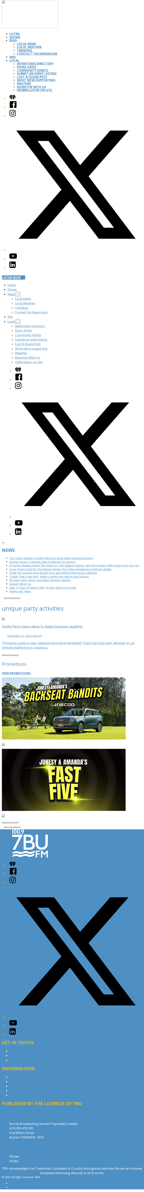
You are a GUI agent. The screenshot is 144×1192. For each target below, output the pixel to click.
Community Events (32, 70)
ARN (12, 1183)
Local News (26, 44)
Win (12, 57)
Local (14, 60)
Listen (14, 34)
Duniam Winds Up (20, 584)
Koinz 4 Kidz (26, 67)
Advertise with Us (21, 1055)
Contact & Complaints (24, 1051)
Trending (24, 50)
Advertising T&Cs (21, 1086)
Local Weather (29, 47)
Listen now (11, 277)
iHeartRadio (16, 1187)
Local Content (19, 1095)
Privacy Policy (18, 1077)
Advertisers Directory (35, 63)
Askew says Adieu (20, 591)
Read (13, 40)
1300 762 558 (29, 1161)
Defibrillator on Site (35, 90)
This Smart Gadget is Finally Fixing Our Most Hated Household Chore (51, 558)
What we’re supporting (36, 80)
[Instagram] (12, 116)
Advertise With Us (31, 87)
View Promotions (16, 673)
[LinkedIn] (12, 267)
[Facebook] (13, 107)
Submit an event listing (37, 73)
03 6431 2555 (29, 1156)
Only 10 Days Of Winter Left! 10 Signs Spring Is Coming (42, 587)
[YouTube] (13, 259)
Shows (14, 37)
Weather (24, 83)
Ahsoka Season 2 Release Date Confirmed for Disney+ (42, 562)
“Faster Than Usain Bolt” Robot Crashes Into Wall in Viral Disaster (49, 576)
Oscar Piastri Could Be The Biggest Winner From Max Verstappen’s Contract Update (60, 569)
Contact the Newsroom (37, 54)
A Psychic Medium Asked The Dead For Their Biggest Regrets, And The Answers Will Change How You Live (74, 565)
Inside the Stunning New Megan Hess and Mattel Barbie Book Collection (53, 573)
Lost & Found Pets (32, 77)
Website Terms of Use (25, 1090)
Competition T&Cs (22, 1081)
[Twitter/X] (75, 250)
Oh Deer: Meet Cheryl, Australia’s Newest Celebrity (40, 580)
